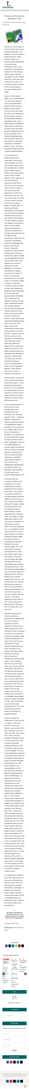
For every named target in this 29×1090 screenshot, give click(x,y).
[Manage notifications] (25, 1086)
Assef (24, 1076)
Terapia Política (19, 1074)
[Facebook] (7, 1062)
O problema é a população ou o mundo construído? (14, 964)
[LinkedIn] (18, 1062)
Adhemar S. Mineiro (10, 22)
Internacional (5, 24)
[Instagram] (11, 1062)
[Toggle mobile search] (23, 4)
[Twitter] (14, 1062)
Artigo (23, 22)
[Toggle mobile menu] (26, 4)
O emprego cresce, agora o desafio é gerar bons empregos (5, 961)
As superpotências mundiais (23, 960)
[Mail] (21, 1062)
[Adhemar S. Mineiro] (14, 997)
